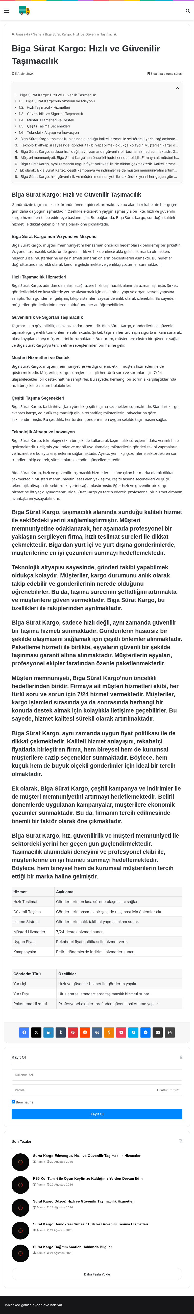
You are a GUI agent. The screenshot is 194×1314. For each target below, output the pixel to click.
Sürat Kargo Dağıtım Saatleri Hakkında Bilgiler (72, 1247)
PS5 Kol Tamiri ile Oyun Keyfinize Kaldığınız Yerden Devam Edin (88, 1178)
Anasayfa (22, 34)
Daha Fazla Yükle (97, 1274)
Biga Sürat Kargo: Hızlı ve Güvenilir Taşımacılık (58, 95)
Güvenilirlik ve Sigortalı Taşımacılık (55, 113)
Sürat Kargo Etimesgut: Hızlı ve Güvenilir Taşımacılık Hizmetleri (87, 1156)
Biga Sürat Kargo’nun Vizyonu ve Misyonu (60, 101)
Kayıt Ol (97, 1114)
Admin (41, 1161)
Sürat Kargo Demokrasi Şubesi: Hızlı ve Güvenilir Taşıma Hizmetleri (90, 1224)
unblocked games (18, 1305)
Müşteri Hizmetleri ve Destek (50, 120)
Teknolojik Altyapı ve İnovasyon (53, 132)
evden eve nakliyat (47, 1305)
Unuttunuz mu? (168, 1090)
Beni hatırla (24, 1102)
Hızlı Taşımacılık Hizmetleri (48, 107)
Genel (37, 34)
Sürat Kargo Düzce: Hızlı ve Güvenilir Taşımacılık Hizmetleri (84, 1201)
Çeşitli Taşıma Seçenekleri (48, 126)
